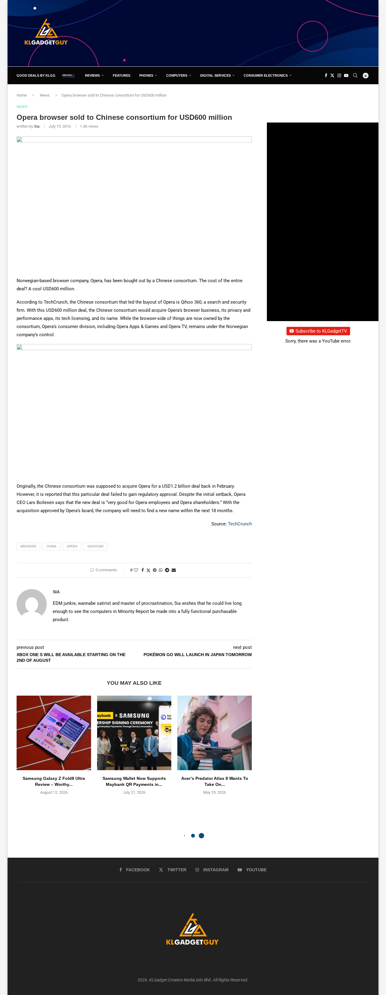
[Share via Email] (174, 570)
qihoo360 (95, 546)
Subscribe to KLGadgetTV (321, 331)
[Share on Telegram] (167, 570)
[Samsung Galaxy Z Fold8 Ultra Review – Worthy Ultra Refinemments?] (54, 733)
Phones (146, 75)
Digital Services (215, 75)
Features (121, 75)
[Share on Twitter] (148, 570)
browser (28, 546)
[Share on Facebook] (142, 570)
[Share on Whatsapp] (161, 570)
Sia (37, 126)
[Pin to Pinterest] (155, 570)
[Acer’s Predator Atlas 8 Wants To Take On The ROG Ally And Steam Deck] (214, 733)
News (45, 95)
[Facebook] (326, 75)
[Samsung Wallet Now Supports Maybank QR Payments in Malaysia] (134, 733)
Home (22, 95)
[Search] (355, 75)
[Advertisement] (259, 32)
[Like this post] (136, 570)
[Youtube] (346, 75)
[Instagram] (339, 75)
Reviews (92, 75)
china (51, 546)
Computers (176, 75)
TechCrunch (240, 524)
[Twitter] (332, 75)
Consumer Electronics (266, 75)
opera (72, 546)
